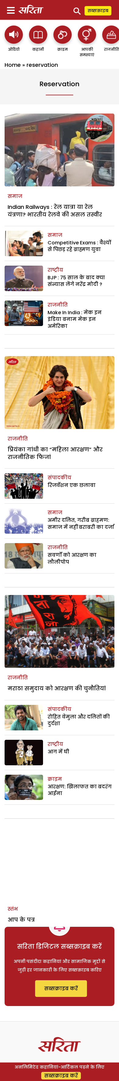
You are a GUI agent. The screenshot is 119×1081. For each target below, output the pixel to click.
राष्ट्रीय (55, 270)
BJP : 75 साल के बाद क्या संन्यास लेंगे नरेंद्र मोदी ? (76, 281)
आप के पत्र (21, 919)
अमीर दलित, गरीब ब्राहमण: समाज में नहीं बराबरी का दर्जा (81, 523)
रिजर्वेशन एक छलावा (72, 485)
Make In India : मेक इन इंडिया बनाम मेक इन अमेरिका (75, 319)
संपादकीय (59, 477)
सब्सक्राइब (98, 11)
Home (13, 65)
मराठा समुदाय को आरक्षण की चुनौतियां (57, 688)
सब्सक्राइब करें (61, 988)
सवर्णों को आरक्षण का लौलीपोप (72, 558)
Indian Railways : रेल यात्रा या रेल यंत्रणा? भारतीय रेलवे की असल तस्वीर (55, 210)
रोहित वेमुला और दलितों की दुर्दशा (79, 720)
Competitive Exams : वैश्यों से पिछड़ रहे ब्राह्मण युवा (79, 246)
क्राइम (55, 779)
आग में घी (58, 751)
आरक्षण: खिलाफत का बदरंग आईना (80, 790)
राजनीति (58, 304)
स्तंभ (13, 909)
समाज (15, 196)
